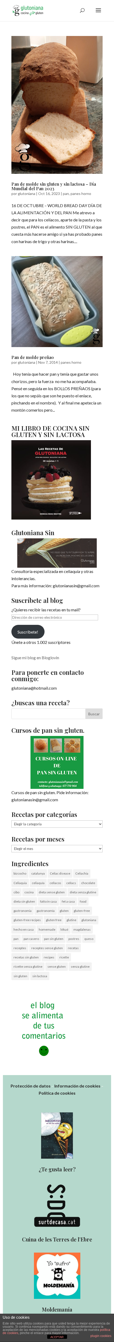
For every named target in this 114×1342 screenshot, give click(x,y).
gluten (64, 911)
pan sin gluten (53, 939)
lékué (64, 929)
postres (73, 939)
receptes (20, 948)
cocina (29, 892)
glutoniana (26, 193)
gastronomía (46, 911)
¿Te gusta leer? (57, 1169)
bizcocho (20, 873)
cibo (16, 892)
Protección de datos (31, 1085)
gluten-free (82, 911)
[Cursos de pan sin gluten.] (57, 762)
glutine (71, 920)
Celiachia (81, 873)
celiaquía (38, 883)
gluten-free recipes (27, 920)
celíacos (55, 883)
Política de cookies (57, 1092)
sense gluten (56, 966)
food (83, 901)
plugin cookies (100, 1336)
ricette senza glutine (28, 966)
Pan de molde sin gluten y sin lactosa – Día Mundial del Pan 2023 (53, 186)
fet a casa (68, 901)
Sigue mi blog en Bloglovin (35, 657)
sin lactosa (39, 976)
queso (88, 939)
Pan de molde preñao (32, 357)
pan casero (31, 939)
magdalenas (82, 929)
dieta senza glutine (83, 892)
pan (66, 193)
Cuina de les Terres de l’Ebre (57, 1239)
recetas (73, 948)
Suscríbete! (27, 631)
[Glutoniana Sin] (57, 553)
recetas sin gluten (26, 957)
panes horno (81, 193)
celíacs (71, 883)
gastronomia (23, 911)
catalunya (38, 873)
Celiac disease (60, 873)
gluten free (54, 920)
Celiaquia (20, 883)
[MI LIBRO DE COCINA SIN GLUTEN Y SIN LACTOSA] (51, 517)
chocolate (88, 883)
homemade (47, 929)
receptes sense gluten (47, 948)
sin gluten (20, 976)
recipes (49, 957)
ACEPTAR (57, 1337)
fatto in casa (48, 901)
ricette (64, 957)
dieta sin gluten (24, 901)
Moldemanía (57, 1309)
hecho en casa (24, 929)
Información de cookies (77, 1085)
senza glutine (80, 966)
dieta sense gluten (52, 892)
